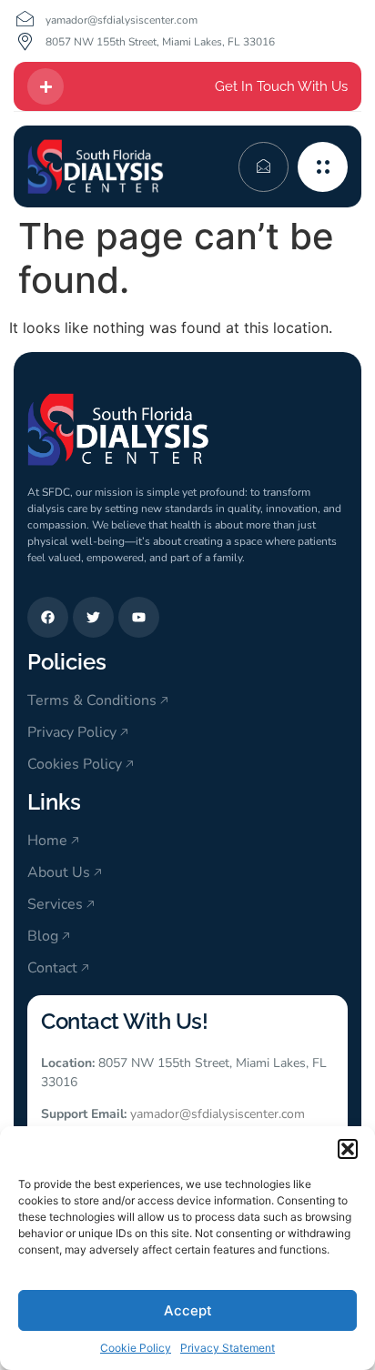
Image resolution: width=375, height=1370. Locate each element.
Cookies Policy (74, 764)
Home (47, 840)
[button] (348, 1149)
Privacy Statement (227, 1348)
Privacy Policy (72, 732)
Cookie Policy (135, 1348)
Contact (52, 968)
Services (55, 904)
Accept (188, 1310)
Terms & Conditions (92, 700)
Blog (42, 936)
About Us (58, 872)
